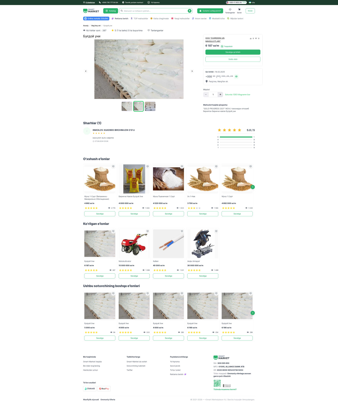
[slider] (99, 133)
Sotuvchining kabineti (136, 366)
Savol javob (175, 366)
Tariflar (130, 370)
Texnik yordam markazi (134, 2)
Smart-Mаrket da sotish (137, 361)
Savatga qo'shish (233, 52)
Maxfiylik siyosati (91, 399)
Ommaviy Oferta (107, 399)
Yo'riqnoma (155, 2)
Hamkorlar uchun (90, 370)
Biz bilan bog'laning (91, 366)
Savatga (100, 214)
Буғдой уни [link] (108, 26)
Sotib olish (233, 59)
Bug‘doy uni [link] (95, 26)
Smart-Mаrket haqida (92, 361)
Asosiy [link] (85, 26)
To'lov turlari (175, 370)
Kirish (250, 11)
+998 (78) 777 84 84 (110, 2)
